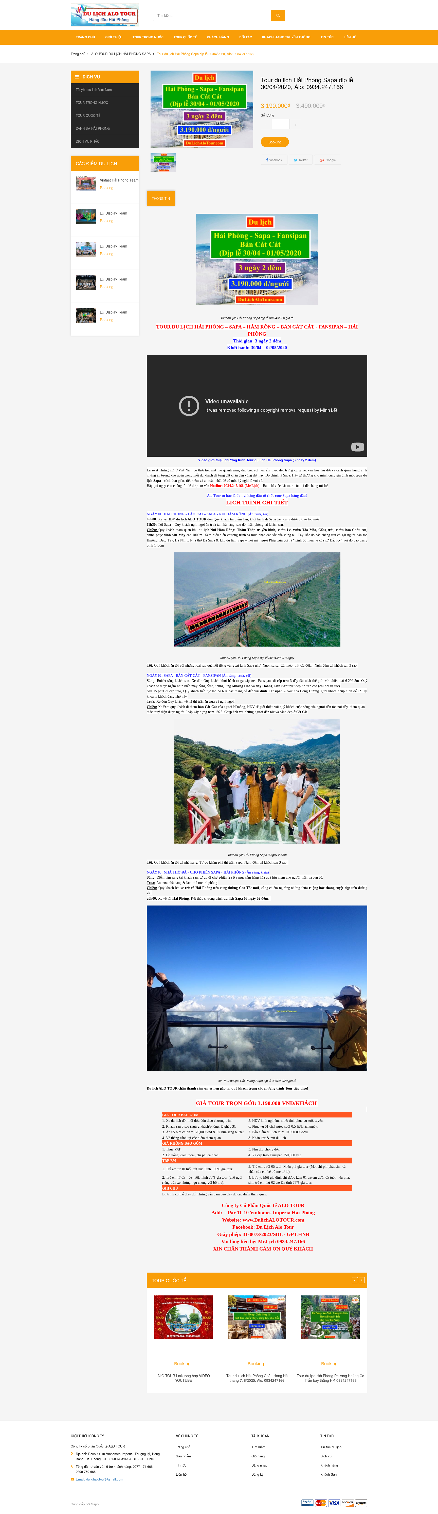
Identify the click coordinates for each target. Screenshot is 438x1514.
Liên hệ (350, 37)
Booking (274, 141)
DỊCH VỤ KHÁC (87, 141)
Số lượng (267, 115)
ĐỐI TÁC (245, 37)
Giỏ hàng (258, 1456)
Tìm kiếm (258, 1446)
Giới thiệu (113, 37)
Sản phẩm (183, 1456)
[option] (163, 162)
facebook (275, 160)
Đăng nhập (259, 1465)
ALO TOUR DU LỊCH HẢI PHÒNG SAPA (121, 53)
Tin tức (181, 1465)
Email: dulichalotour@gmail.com (99, 1479)
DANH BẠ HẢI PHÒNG (93, 128)
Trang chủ (85, 37)
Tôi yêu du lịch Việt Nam (94, 89)
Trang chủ (183, 1446)
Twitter (303, 160)
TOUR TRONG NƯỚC (148, 37)
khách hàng (218, 37)
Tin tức (327, 37)
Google (331, 160)
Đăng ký (257, 1474)
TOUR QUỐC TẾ (185, 37)
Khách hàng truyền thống (286, 37)
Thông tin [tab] (161, 198)
